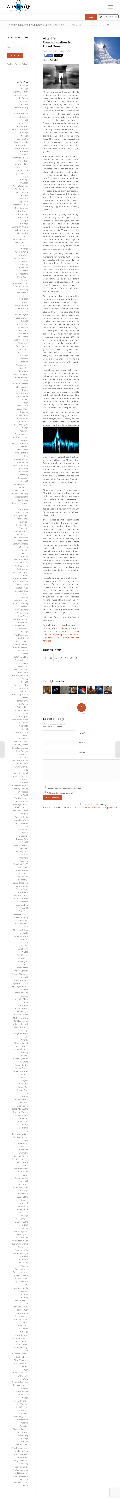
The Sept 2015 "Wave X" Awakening (22, 945)
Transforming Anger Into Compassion (22, 349)
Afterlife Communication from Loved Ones (20, 1269)
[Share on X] (50, 658)
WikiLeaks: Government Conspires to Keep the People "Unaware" (20, 336)
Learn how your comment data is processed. (97, 807)
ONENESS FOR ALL (20, 1476)
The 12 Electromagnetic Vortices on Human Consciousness (21, 1171)
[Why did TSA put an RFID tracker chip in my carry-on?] (2, 749)
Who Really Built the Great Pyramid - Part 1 (20, 776)
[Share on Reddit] (71, 658)
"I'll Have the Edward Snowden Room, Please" (20, 374)
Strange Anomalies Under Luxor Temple (20, 283)
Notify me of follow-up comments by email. (64, 788)
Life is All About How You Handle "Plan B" (21, 396)
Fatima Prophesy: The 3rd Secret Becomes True (20, 189)
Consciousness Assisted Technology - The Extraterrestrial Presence (20, 1416)
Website (82, 752)
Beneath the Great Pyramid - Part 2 (21, 766)
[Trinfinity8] (18, 6)
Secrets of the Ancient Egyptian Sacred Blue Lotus (20, 970)
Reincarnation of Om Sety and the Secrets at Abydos (20, 744)
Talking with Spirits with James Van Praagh (20, 1187)
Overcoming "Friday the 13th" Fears (20, 1482)
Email (82, 742)
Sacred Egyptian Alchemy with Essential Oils (21, 1234)
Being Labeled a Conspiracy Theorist (21, 1291)
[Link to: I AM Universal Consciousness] (99, 690)
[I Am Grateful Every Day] (117, 749)
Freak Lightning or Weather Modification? (20, 1403)
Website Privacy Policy (17, 64)
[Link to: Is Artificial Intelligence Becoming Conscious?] (73, 690)
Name (82, 733)
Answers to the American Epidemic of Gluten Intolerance (21, 1121)
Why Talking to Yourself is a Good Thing (21, 612)
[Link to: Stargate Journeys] (91, 690)
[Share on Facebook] (45, 658)
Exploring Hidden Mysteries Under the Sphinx (20, 94)
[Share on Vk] (66, 658)
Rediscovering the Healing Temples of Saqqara (20, 788)
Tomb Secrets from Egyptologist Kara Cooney (20, 515)
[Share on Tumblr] (61, 658)
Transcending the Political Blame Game (20, 308)
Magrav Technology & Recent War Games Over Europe (22, 1087)
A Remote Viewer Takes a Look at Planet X (20, 650)
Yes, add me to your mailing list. (96, 804)
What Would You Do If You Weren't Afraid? (20, 1363)
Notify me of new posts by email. (60, 793)
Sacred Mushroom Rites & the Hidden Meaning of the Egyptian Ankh (20, 160)
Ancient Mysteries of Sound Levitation (20, 1074)
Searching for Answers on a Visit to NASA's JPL (20, 719)
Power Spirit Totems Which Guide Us (22, 408)
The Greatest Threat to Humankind (22, 1146)
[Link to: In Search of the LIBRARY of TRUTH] (56, 690)
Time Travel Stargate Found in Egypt (20, 173)
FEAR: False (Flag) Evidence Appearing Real (20, 901)
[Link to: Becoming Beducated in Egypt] (108, 690)
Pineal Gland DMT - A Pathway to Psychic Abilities (20, 1011)
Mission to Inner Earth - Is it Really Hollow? (20, 603)
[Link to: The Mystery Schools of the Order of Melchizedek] (47, 690)
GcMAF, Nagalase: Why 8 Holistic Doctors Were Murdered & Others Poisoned (20, 889)
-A (91, 17)
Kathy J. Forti (67, 51)
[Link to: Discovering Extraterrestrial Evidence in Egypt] (64, 690)
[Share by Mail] (76, 658)
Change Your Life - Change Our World (20, 1375)
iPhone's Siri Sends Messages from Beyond (20, 537)
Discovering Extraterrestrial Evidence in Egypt (20, 1250)
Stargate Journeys (20, 1382)
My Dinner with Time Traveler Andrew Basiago (21, 1344)
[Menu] (109, 6)
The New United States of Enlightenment (21, 1102)
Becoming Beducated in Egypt (22, 292)
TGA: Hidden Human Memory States (21, 710)
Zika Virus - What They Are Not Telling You (20, 688)
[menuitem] (109, 6)
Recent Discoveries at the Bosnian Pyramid (20, 1134)
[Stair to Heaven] (107, 50)
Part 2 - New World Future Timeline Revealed (20, 242)
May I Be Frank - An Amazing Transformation (21, 1463)
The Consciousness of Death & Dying (20, 1353)
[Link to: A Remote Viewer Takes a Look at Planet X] (82, 690)
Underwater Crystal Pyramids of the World (20, 1058)
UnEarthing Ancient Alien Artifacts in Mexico (20, 126)
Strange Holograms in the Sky (20, 1033)
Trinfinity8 (63, 628)
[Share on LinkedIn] (56, 658)
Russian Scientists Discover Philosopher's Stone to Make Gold (20, 449)
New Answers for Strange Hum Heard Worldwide (20, 462)
